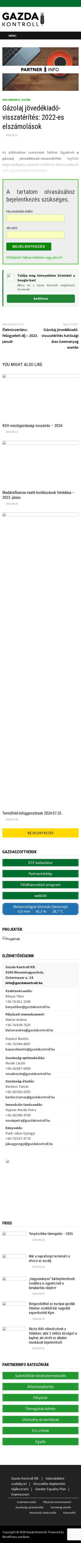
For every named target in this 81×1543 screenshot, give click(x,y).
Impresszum (20, 1494)
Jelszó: (12, 228)
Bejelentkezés (28, 246)
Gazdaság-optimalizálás (30, 1507)
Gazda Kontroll (36, 1532)
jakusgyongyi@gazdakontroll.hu (29, 1144)
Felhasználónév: (19, 211)
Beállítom (41, 298)
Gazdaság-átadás (61, 1507)
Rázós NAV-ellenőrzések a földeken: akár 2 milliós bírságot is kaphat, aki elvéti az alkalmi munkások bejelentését (53, 1335)
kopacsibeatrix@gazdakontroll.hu (30, 1049)
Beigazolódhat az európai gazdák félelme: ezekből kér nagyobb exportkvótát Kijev (52, 1308)
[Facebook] (72, 3)
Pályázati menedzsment (57, 1502)
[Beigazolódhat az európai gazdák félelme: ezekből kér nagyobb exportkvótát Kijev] (14, 1304)
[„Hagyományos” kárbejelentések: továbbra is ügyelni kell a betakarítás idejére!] (14, 1279)
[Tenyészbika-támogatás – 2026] (14, 1234)
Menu (12, 35)
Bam (26, 1537)
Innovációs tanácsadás (43, 1512)
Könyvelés (69, 1512)
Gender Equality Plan (50, 1489)
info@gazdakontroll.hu (24, 983)
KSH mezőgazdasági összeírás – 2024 (32, 425)
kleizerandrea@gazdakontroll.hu (29, 1030)
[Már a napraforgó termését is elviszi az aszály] (14, 1257)
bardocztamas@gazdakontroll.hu (30, 1097)
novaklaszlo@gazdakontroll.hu (28, 1073)
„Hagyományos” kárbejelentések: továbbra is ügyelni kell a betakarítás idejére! (52, 1283)
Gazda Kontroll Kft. (25, 1478)
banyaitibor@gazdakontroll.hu (28, 1007)
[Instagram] (77, 3)
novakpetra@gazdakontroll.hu (28, 1120)
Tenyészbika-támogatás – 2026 (51, 1234)
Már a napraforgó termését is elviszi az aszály (49, 1258)
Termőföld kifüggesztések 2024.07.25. (32, 813)
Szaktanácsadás (26, 1502)
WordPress (9, 1537)
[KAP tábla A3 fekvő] (40, 1184)
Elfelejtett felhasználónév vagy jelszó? (34, 257)
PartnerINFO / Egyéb (16, 99)
